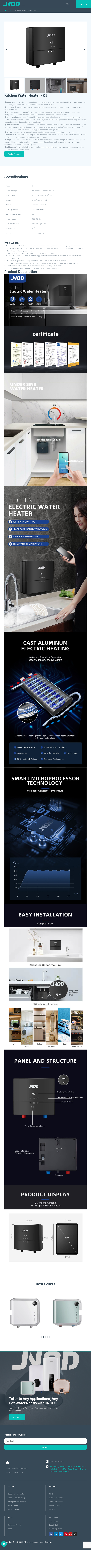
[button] (7, 49)
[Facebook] (51, 1534)
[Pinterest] (66, 1534)
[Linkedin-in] (56, 1534)
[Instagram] (75, 1534)
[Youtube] (70, 1534)
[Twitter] (61, 1534)
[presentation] (9, 1312)
